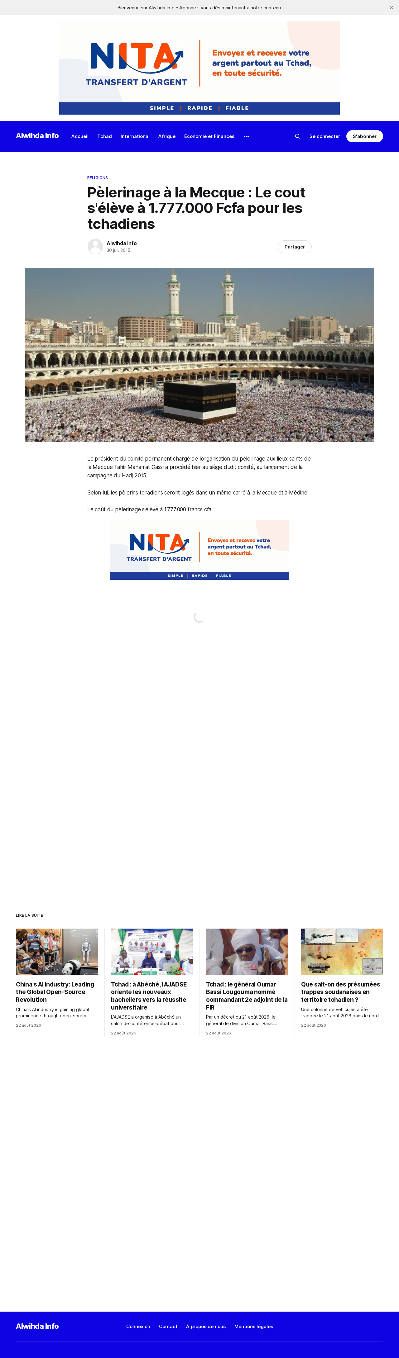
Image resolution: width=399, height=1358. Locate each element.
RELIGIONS (97, 177)
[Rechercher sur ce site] (298, 136)
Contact (168, 1326)
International (135, 136)
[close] (392, 7)
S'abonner (364, 136)
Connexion (138, 1326)
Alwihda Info (37, 135)
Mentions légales (253, 1326)
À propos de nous (206, 1326)
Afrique (166, 136)
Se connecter (325, 136)
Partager (295, 247)
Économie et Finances (209, 136)
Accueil (80, 136)
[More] (246, 136)
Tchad (104, 136)
